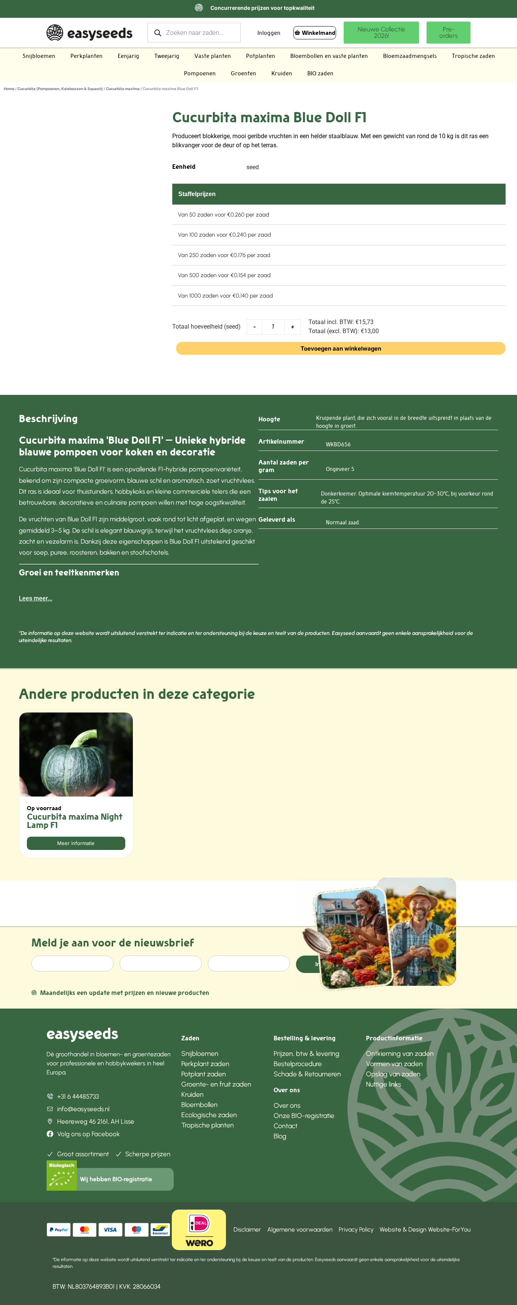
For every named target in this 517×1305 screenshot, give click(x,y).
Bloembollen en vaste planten (329, 55)
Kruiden (281, 73)
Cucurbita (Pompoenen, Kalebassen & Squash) (60, 88)
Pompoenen (200, 73)
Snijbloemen (38, 55)
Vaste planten (213, 55)
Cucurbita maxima (123, 88)
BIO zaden (320, 73)
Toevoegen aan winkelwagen (341, 348)
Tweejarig (166, 55)
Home (9, 88)
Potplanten (260, 55)
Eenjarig (128, 55)
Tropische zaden (473, 55)
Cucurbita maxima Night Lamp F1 (75, 821)
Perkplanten (86, 55)
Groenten (243, 73)
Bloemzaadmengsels (410, 55)
